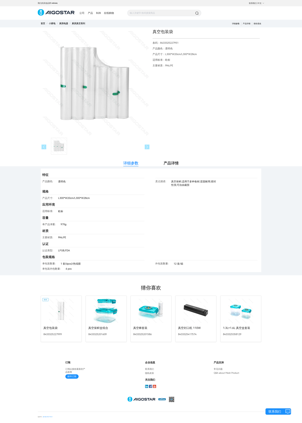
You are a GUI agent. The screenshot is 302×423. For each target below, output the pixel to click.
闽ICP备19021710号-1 (48, 416)
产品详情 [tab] (171, 163)
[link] (52, 23)
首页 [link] (43, 23)
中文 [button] (260, 3)
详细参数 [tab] (130, 163)
